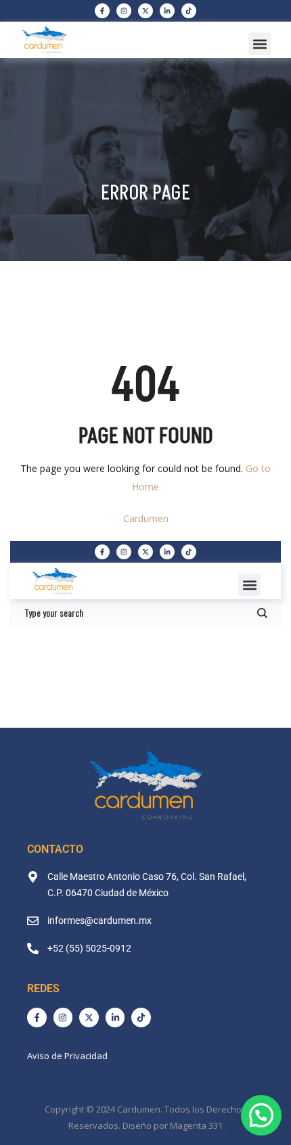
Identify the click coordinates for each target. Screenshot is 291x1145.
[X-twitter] (145, 10)
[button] (259, 43)
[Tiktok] (188, 10)
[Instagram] (123, 10)
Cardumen (146, 518)
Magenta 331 (196, 1125)
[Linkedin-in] (167, 10)
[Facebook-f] (102, 10)
